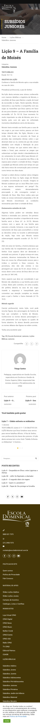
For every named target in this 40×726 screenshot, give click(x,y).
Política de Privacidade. (18, 716)
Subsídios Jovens (9, 670)
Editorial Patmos (9, 651)
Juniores (25, 336)
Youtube (22, 496)
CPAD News (7, 623)
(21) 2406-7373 (8, 543)
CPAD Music (7, 627)
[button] (17, 448)
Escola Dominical (14, 336)
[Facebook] (26, 343)
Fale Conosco (8, 579)
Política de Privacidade (11, 575)
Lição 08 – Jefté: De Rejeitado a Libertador (17, 476)
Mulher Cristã (8, 631)
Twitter (12, 496)
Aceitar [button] (7, 721)
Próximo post (31, 396)
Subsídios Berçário (10, 701)
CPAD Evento (8, 635)
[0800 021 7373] (3, 530)
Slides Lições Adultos (11, 592)
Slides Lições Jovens (11, 596)
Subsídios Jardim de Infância (13, 693)
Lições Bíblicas (15, 37)
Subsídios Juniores (9, 40)
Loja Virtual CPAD (9, 615)
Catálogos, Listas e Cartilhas (13, 604)
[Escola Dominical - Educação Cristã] (9, 8)
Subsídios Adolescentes (12, 678)
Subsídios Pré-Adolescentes (13, 682)
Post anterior (9, 396)
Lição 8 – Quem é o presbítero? (13, 483)
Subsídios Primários (10, 689)
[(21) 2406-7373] (3, 539)
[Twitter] (31, 343)
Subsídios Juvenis (9, 674)
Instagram (17, 496)
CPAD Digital (7, 619)
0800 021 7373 (8, 534)
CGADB (5, 654)
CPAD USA (7, 639)
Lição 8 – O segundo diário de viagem (16, 479)
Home (4, 37)
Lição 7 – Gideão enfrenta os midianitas (18, 421)
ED (6, 336)
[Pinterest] (36, 343)
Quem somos (8, 571)
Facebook (8, 496)
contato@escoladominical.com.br (15, 550)
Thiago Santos (20, 369)
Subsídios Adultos (9, 666)
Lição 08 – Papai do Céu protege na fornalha (18, 486)
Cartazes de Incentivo (11, 600)
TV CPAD (6, 647)
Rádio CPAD (7, 643)
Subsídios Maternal (10, 697)
